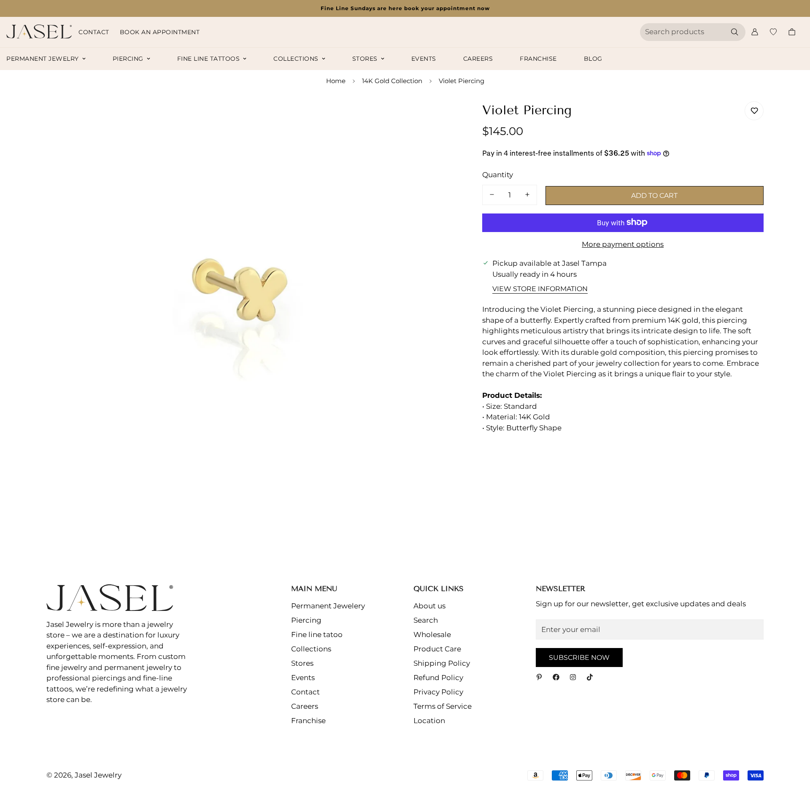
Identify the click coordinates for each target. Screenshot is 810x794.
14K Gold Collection (392, 81)
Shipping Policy (441, 663)
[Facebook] (556, 677)
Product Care (437, 649)
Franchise (538, 58)
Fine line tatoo (317, 634)
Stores (365, 58)
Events (423, 58)
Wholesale (432, 634)
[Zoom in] (436, 117)
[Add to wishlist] (754, 110)
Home (336, 81)
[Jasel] (39, 32)
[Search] (734, 32)
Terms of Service (442, 706)
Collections (296, 58)
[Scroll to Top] (793, 748)
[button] (792, 32)
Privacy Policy (438, 692)
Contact (93, 32)
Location (429, 720)
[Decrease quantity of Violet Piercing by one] (492, 194)
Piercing (128, 58)
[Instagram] (573, 677)
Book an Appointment (160, 32)
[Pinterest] (539, 677)
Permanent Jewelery (328, 606)
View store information (540, 288)
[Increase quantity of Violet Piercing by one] (527, 194)
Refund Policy (438, 677)
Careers (478, 58)
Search (425, 620)
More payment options (623, 244)
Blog (593, 58)
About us (429, 606)
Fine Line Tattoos (208, 58)
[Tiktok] (589, 677)
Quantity (497, 174)
